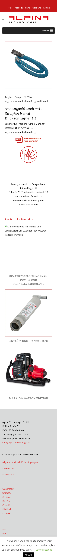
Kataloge (19, 7)
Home (10, 7)
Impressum (8, 474)
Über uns (36, 7)
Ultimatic (6, 492)
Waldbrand (42, 101)
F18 (4, 533)
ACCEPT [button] (28, 554)
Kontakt (46, 7)
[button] (45, 30)
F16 (4, 529)
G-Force (6, 496)
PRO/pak (6, 509)
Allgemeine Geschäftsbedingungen (20, 462)
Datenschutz (8, 468)
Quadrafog (7, 488)
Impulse (6, 513)
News (27, 7)
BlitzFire (6, 501)
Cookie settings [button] (43, 549)
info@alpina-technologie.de (16, 442)
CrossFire (7, 505)
